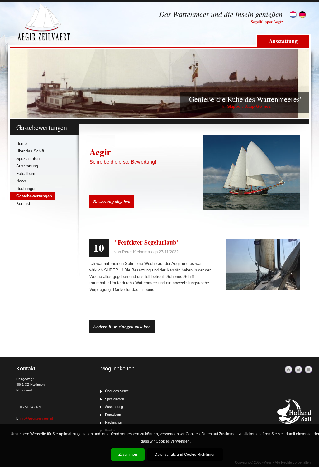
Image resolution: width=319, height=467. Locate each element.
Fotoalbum (25, 173)
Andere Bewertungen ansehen (122, 326)
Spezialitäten (28, 158)
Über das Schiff (30, 151)
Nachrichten (114, 422)
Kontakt (23, 203)
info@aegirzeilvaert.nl (36, 418)
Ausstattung (283, 41)
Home (21, 143)
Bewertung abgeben (112, 201)
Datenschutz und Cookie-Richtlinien (185, 454)
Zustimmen (127, 454)
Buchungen (26, 188)
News (21, 181)
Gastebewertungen (34, 196)
